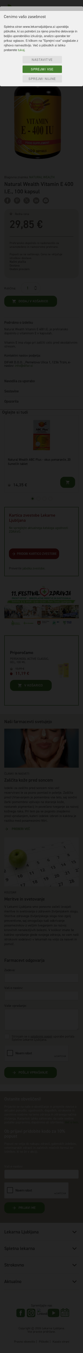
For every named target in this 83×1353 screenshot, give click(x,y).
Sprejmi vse (42, 69)
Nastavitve (42, 59)
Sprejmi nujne (42, 79)
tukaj (21, 49)
